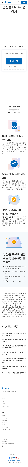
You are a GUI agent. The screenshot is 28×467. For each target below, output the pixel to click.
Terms (18, 460)
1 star (10, 109)
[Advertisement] (14, 29)
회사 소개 (4, 439)
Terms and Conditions (8, 443)
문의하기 (4, 446)
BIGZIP (3, 425)
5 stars (18, 109)
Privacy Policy (5, 441)
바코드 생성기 (5, 427)
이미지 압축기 (5, 418)
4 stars (16, 109)
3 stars (14, 109)
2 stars (12, 109)
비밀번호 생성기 (6, 429)
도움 (3, 401)
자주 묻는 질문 (5, 406)
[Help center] (18, 2)
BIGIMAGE (4, 422)
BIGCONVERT (5, 420)
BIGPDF (4, 415)
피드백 (3, 404)
